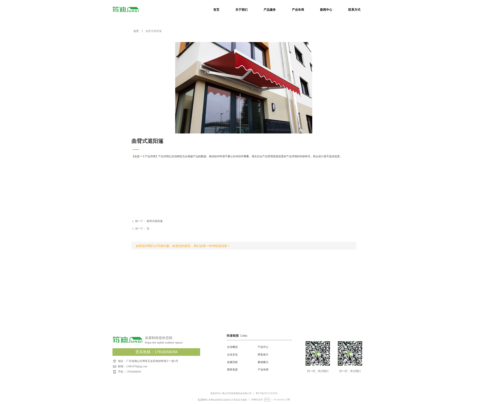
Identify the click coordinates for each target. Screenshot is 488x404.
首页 (136, 31)
